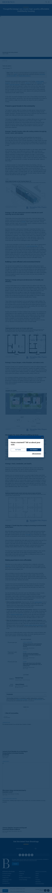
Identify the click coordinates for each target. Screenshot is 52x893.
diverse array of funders (22, 699)
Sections (5, 890)
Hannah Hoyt (5, 52)
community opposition (14, 84)
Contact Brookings (23, 879)
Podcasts (38, 879)
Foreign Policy (5, 877)
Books (37, 877)
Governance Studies (6, 873)
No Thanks (18, 449)
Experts (37, 873)
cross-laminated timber (32, 246)
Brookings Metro (25, 686)
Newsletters (38, 881)
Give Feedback (34, 449)
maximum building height (16, 614)
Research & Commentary (41, 871)
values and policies (38, 699)
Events (37, 875)
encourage (28, 534)
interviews (7, 566)
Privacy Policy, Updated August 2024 (17, 888)
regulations (39, 83)
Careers (21, 875)
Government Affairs (40, 883)
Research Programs (8, 871)
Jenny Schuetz (14, 52)
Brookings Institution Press (25, 877)
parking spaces (38, 602)
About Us (22, 871)
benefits (24, 221)
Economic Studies (6, 875)
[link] (11, 713)
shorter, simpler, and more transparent (34, 625)
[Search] (46, 2)
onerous (28, 83)
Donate (15, 863)
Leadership (21, 873)
